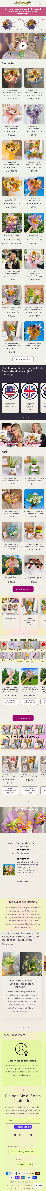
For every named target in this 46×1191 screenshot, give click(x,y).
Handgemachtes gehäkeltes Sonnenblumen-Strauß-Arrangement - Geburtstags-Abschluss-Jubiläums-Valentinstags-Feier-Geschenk (34, 272)
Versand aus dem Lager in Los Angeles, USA (10, 404)
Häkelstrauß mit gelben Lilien (11, 236)
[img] (23, 849)
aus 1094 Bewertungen (23, 853)
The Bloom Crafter (22, 1182)
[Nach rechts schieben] (28, 417)
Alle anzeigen (23, 359)
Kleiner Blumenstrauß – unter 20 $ (29, 621)
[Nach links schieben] (17, 417)
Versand (17, 1189)
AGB (10, 1189)
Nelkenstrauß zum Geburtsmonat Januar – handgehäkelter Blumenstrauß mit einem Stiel (10, 688)
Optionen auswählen (10, 701)
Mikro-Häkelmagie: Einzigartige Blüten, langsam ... (22, 983)
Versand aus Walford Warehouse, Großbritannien (29, 405)
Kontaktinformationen (31, 1189)
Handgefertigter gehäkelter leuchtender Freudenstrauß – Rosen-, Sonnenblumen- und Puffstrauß (34, 91)
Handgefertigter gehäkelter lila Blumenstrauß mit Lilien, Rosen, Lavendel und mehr (34, 127)
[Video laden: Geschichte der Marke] (23, 46)
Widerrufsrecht (17, 1185)
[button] (5, 3)
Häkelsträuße (10, 619)
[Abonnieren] (38, 1121)
